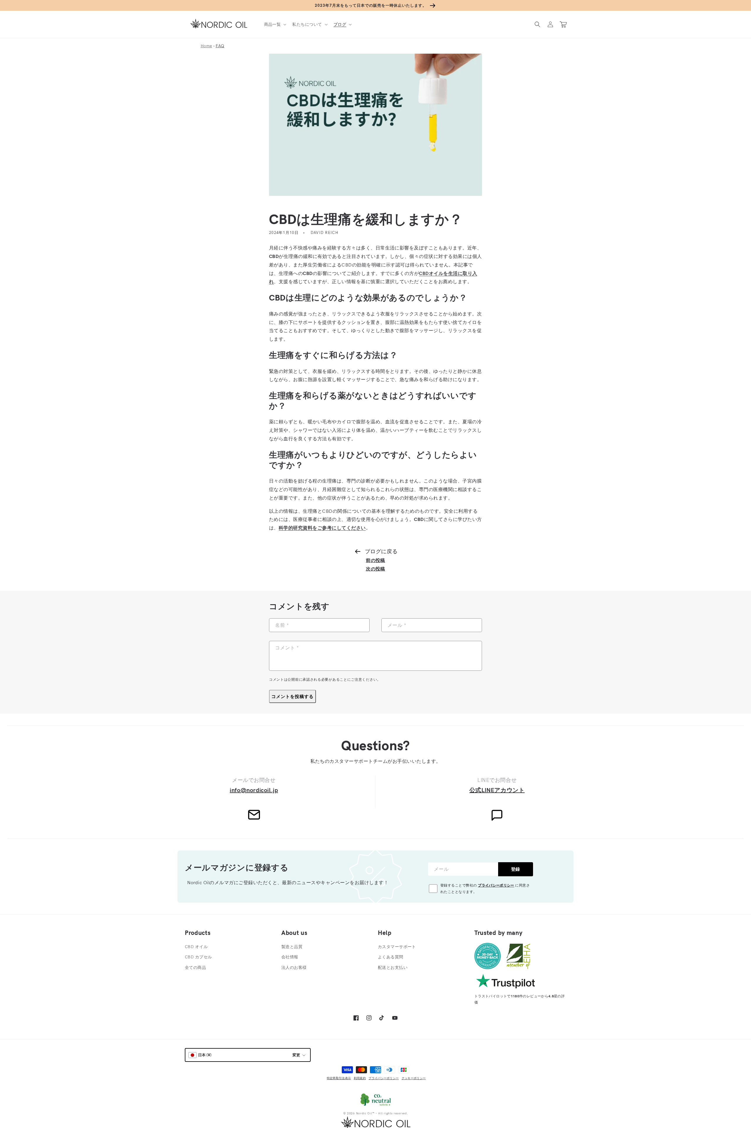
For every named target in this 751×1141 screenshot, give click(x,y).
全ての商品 (195, 967)
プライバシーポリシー (496, 885)
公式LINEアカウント (497, 790)
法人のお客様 (294, 967)
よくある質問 (390, 957)
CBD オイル (196, 946)
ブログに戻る (381, 551)
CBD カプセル (198, 957)
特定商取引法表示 (339, 1078)
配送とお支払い (392, 967)
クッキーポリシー (414, 1078)
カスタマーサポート (397, 946)
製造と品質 (291, 946)
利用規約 (360, 1078)
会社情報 (289, 957)
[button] (275, 24)
